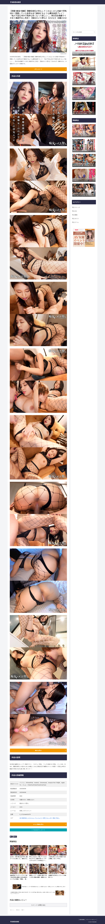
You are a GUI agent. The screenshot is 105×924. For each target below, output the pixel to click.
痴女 (54, 818)
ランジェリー (39, 818)
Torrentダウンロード (39, 830)
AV (11, 836)
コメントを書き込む (38, 905)
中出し (58, 818)
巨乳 (44, 818)
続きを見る (38, 750)
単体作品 (24, 818)
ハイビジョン (31, 818)
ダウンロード (38, 69)
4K (20, 818)
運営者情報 (82, 919)
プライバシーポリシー (91, 919)
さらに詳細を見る (38, 824)
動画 (15, 836)
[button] (94, 32)
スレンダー (49, 818)
